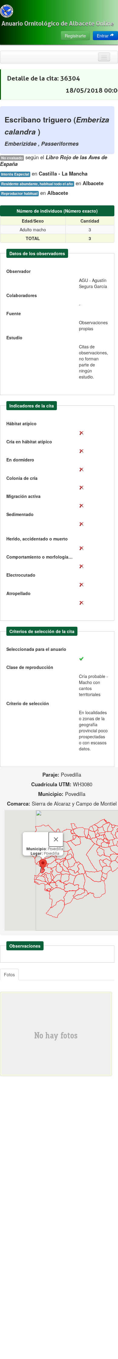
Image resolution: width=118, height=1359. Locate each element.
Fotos (9, 974)
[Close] (56, 839)
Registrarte (75, 36)
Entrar (103, 36)
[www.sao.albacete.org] (6, 11)
